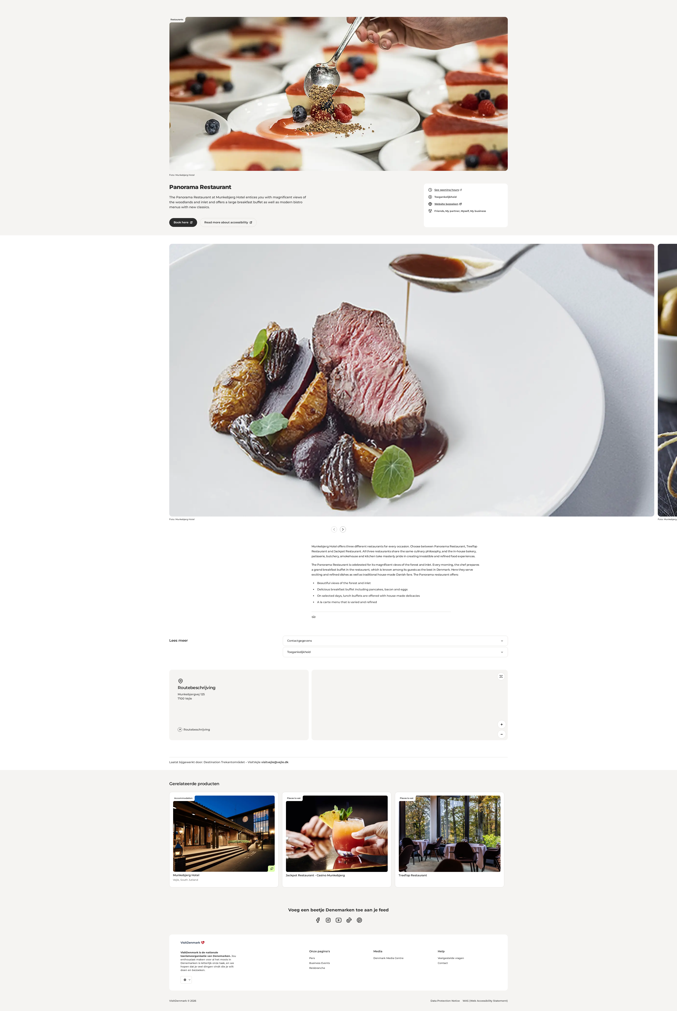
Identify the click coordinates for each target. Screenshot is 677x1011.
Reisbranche (317, 968)
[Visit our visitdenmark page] (339, 920)
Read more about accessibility (226, 222)
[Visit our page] (328, 920)
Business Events (319, 963)
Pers (312, 958)
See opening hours (446, 189)
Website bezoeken (446, 204)
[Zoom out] (502, 734)
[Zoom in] (502, 724)
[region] (410, 705)
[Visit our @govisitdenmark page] (349, 920)
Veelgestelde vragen (451, 958)
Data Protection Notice (445, 1000)
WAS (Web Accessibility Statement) (485, 1000)
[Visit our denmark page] (318, 920)
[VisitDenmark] (193, 942)
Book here (181, 222)
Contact (443, 963)
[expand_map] (501, 676)
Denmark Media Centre (388, 958)
